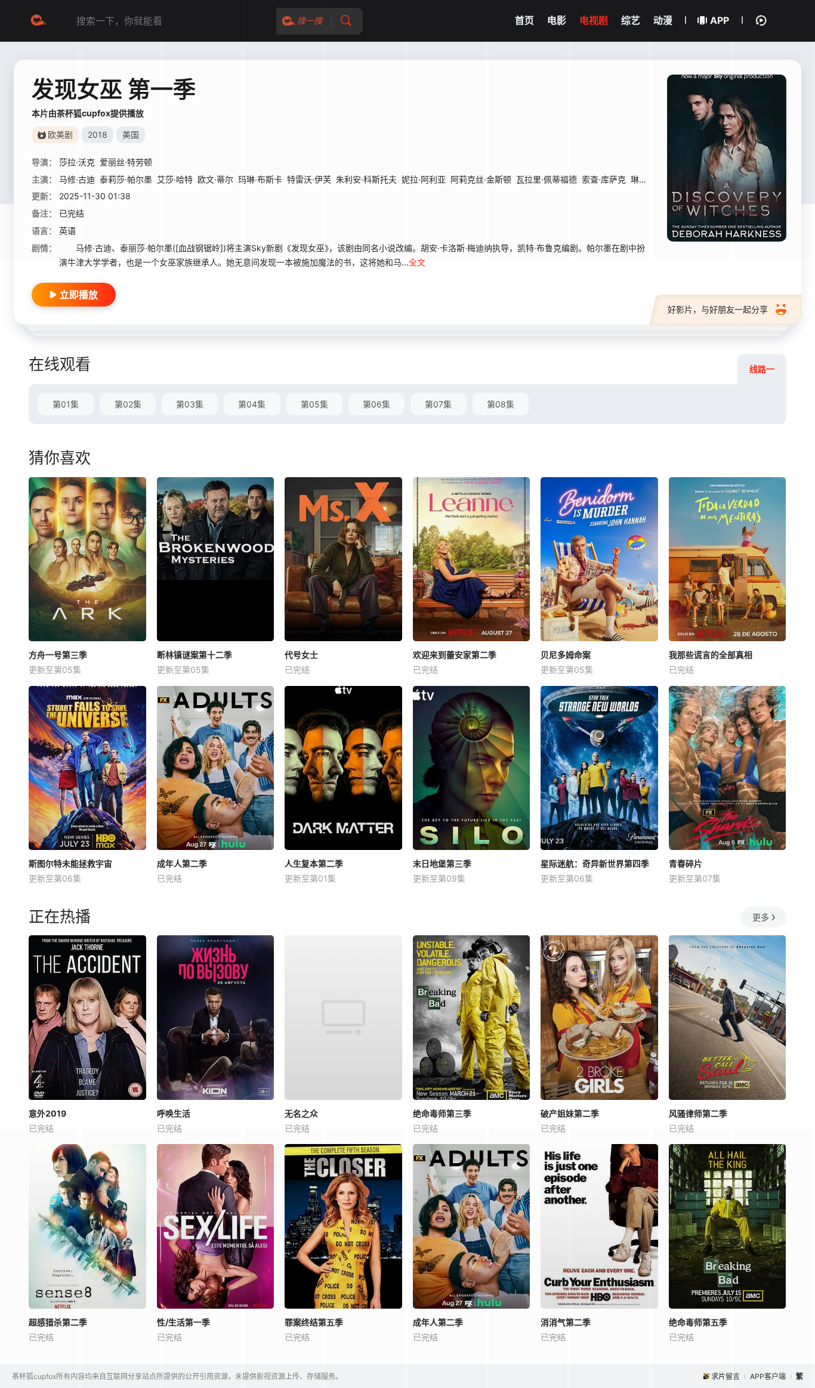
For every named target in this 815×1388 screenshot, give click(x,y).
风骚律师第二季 (698, 1113)
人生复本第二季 (314, 863)
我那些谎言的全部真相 (710, 655)
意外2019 (47, 1113)
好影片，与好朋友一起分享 (718, 309)
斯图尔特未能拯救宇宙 (70, 863)
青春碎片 (685, 863)
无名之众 (301, 1113)
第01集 (66, 404)
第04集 (252, 404)
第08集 (500, 404)
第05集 (314, 404)
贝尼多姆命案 (566, 655)
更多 (760, 917)
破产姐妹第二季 (570, 1113)
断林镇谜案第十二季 (194, 655)
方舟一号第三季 (58, 655)
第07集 (438, 404)
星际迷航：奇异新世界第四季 (595, 863)
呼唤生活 (173, 1113)
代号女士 (301, 655)
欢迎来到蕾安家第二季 (454, 655)
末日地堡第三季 (442, 863)
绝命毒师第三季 (442, 1113)
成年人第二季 (182, 863)
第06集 (376, 404)
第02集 (128, 404)
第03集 (189, 404)
